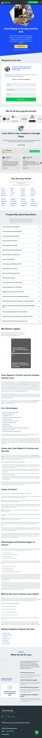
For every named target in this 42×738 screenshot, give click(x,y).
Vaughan (23, 205)
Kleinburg (13, 199)
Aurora (2, 188)
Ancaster (3, 190)
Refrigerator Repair (6, 633)
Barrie (12, 190)
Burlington (3, 193)
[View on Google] (3, 158)
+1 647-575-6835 (7, 711)
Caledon (23, 188)
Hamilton (23, 195)
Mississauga (4, 201)
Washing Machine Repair (7, 635)
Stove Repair (4, 640)
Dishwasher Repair (6, 638)
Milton (12, 188)
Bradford (23, 190)
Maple (32, 199)
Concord (13, 193)
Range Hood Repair (6, 643)
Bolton (32, 188)
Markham (23, 199)
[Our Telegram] (5, 731)
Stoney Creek (34, 203)
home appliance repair (11, 402)
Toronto (3, 205)
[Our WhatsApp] (3, 731)
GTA (12, 195)
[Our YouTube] (13, 731)
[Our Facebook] (10, 731)
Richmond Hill (14, 203)
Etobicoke (3, 195)
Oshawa (3, 203)
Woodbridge (34, 205)
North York (23, 201)
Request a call (21, 46)
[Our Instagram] (8, 731)
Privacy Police (5, 734)
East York (33, 193)
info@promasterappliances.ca (9, 728)
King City (3, 199)
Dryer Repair (4, 636)
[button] (1, 163)
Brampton (33, 190)
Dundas (22, 193)
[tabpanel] (21, 353)
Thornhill (13, 205)
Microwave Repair (5, 642)
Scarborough (24, 203)
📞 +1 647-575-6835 (32, 2)
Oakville (33, 201)
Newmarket (13, 201)
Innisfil (32, 195)
